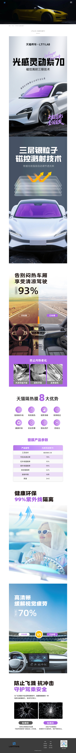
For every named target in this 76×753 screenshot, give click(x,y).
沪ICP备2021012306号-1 (38, 750)
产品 (13, 25)
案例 (50, 743)
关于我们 (50, 745)
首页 (9, 25)
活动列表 (45, 743)
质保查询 (45, 745)
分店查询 (45, 747)
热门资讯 (50, 747)
